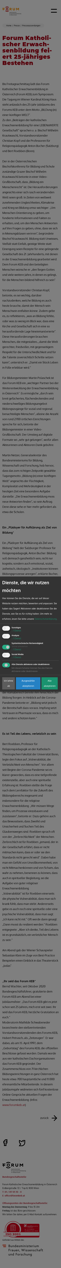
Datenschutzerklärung (46, 619)
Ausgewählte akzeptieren (28, 683)
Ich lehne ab (8, 683)
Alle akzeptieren (50, 683)
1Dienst (16, 630)
